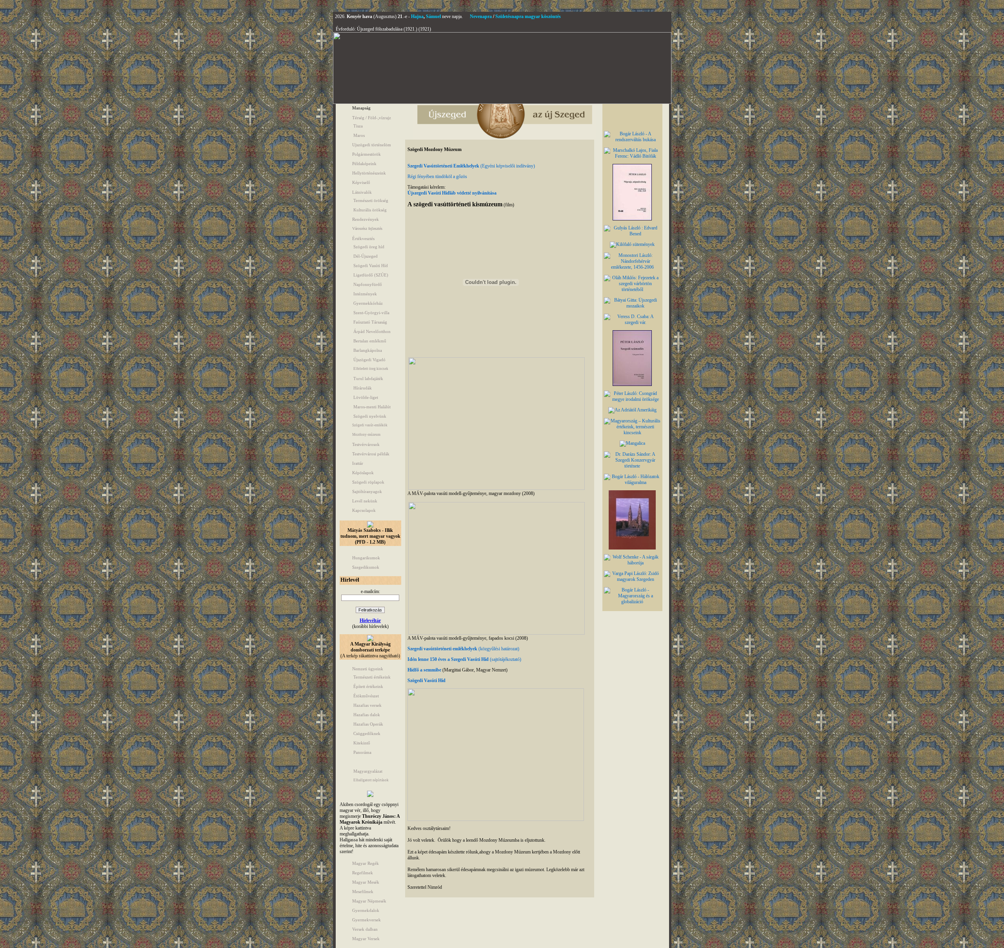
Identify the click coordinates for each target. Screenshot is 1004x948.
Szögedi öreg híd (368, 246)
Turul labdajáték (368, 378)
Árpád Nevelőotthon (372, 331)
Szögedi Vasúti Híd (370, 265)
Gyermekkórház (368, 303)
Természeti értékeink (372, 677)
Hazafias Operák (368, 724)
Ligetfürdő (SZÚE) (370, 275)
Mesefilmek (362, 891)
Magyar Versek (366, 938)
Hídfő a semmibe (424, 670)
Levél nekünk (364, 501)
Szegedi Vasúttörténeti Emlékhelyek (443, 166)
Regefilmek (362, 872)
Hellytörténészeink (369, 173)
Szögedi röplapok (368, 482)
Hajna (417, 16)
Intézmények (365, 293)
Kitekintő (361, 743)
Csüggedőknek (366, 733)
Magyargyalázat (367, 771)
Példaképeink (364, 163)
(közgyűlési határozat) (463, 648)
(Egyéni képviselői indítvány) (507, 166)
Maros (359, 135)
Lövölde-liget (365, 397)
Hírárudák (362, 388)
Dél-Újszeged (365, 256)
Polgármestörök (366, 154)
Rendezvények (365, 219)
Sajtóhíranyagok (367, 491)
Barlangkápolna (367, 350)
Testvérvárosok (366, 444)
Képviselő (361, 182)
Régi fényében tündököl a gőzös (437, 176)
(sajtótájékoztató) (464, 659)
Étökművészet (366, 695)
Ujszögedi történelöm (371, 144)
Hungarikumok (366, 557)
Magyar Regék (365, 863)
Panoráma (362, 752)
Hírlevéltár (370, 620)
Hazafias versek (367, 705)
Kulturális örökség (370, 209)
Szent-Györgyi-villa (371, 312)
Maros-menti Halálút (372, 406)
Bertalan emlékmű (369, 340)
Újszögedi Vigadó (369, 359)
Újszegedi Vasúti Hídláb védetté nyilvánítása (452, 193)
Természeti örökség (370, 200)
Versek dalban (365, 929)
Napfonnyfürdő (367, 284)
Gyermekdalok (365, 910)
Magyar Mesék (365, 882)
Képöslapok (363, 472)
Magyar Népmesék (369, 901)
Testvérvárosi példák (370, 453)
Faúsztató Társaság (370, 322)
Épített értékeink (368, 686)
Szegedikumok (365, 567)
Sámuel (433, 16)
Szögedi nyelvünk (369, 416)
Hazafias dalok (366, 714)
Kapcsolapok (364, 510)
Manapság (361, 108)
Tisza (358, 126)
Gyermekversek (366, 919)
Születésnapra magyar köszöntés (528, 16)
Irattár (357, 463)
